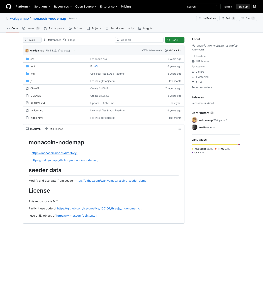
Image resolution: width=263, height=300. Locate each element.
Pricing (126, 6)
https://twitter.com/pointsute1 (76, 215)
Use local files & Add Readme (107, 73)
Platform (22, 6)
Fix (92, 66)
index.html (36, 117)
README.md (37, 103)
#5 (96, 66)
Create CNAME (99, 88)
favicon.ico (36, 110)
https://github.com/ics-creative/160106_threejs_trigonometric (98, 208)
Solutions (41, 6)
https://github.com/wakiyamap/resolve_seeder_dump (111, 180)
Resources (61, 6)
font (32, 66)
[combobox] (140, 39)
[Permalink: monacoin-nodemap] (26, 142)
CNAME (34, 88)
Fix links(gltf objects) (58, 50)
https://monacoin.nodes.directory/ (54, 153)
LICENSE (35, 95)
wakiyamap (19, 18)
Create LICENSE (99, 95)
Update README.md (102, 103)
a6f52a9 (146, 50)
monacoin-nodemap (48, 18)
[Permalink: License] (26, 190)
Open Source (84, 6)
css (32, 58)
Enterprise (107, 6)
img (32, 73)
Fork (230, 18)
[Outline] (180, 129)
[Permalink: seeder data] (26, 170)
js (31, 80)
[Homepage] (8, 6)
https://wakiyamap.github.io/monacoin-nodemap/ (65, 160)
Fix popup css (98, 58)
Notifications (209, 18)
